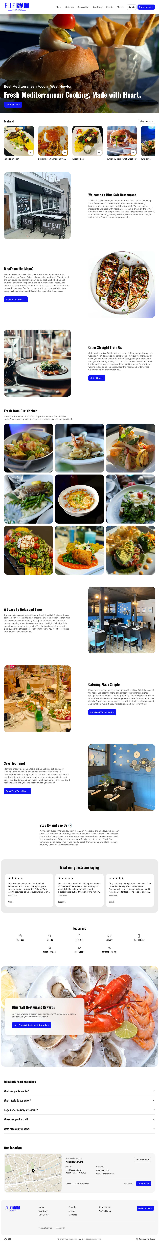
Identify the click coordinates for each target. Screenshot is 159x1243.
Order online (143, 1183)
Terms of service (45, 1228)
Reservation (83, 7)
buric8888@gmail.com (105, 1173)
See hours (128, 1183)
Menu (58, 7)
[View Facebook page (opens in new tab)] (5, 1239)
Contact (73, 1214)
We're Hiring (105, 1211)
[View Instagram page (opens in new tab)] (9, 1239)
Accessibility (60, 1228)
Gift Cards (44, 1214)
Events (109, 7)
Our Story (97, 7)
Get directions (142, 1159)
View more (12, 895)
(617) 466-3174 (102, 1170)
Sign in (131, 7)
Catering (69, 7)
